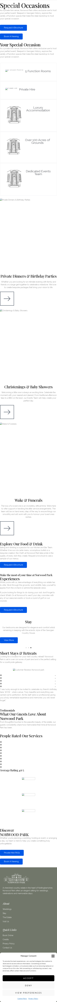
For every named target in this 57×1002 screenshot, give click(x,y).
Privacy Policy (33, 998)
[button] (53, 956)
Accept (28, 978)
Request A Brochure (13, 27)
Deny (28, 985)
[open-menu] (52, 7)
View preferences (28, 993)
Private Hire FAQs (12, 853)
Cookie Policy (22, 998)
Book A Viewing (11, 36)
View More (9, 640)
